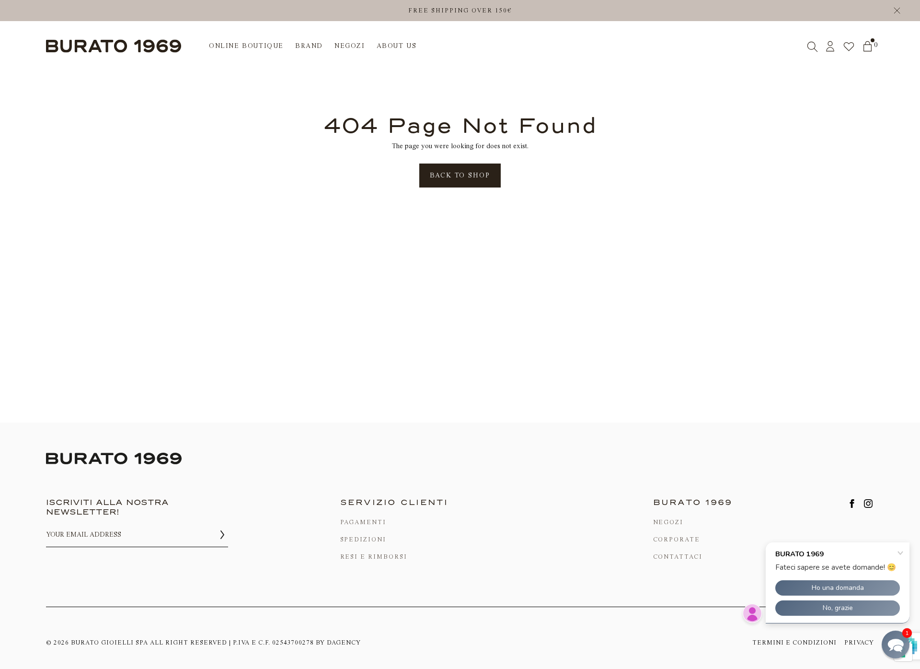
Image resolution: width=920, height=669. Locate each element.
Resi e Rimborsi (373, 556)
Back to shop (460, 175)
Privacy (859, 642)
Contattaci (678, 556)
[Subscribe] (222, 535)
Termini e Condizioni (794, 642)
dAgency (344, 642)
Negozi (668, 522)
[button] (895, 644)
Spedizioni (363, 539)
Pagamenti (363, 522)
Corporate (677, 539)
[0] (867, 46)
